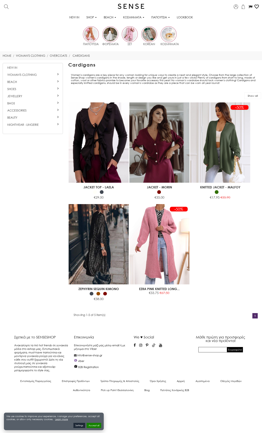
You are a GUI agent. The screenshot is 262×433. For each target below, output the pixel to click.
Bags (11, 103)
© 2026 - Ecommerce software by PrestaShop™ (131, 402)
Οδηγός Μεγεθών (231, 381)
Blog (147, 390)
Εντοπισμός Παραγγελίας (35, 381)
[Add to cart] (81, 296)
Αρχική (181, 381)
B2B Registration (88, 367)
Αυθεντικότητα (81, 390)
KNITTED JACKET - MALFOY (220, 187)
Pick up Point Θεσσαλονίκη (117, 390)
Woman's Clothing (22, 75)
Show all (253, 95)
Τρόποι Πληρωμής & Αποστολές (120, 381)
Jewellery (14, 96)
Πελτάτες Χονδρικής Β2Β (174, 390)
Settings (79, 425)
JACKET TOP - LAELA (98, 187)
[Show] (89, 195)
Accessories (17, 110)
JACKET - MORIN (159, 187)
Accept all (94, 425)
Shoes (11, 89)
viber (81, 361)
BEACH (12, 82)
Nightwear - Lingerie (23, 124)
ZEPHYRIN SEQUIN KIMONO (98, 289)
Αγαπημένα (203, 381)
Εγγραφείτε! (235, 349)
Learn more (61, 419)
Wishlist (110, 195)
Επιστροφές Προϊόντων (76, 381)
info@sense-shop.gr (89, 355)
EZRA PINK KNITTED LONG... (159, 289)
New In (12, 67)
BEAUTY (12, 117)
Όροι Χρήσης (158, 381)
